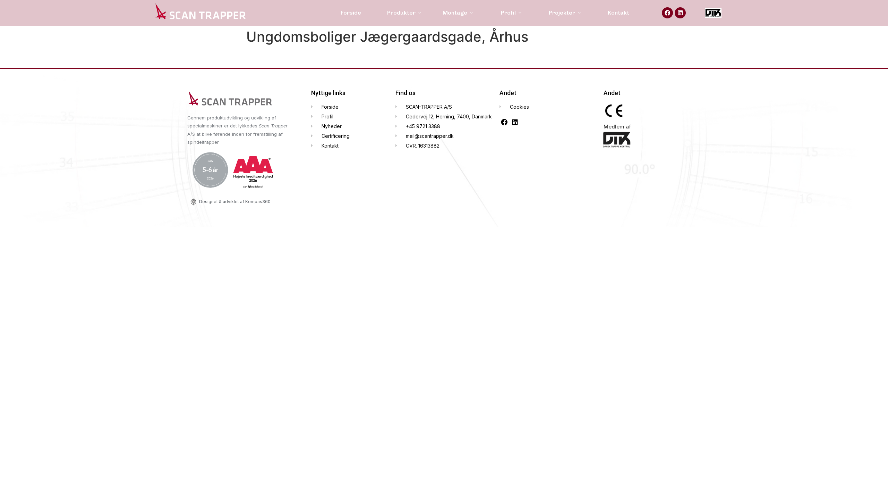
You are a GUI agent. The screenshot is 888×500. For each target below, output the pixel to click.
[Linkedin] (680, 12)
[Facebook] (667, 12)
